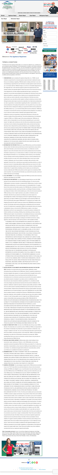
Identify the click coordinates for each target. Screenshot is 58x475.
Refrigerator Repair (44, 15)
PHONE (44, 34)
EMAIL (44, 39)
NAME (44, 30)
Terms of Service (42, 469)
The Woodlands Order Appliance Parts (28, 469)
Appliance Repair (12, 15)
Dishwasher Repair (15, 18)
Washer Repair (22, 15)
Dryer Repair (33, 15)
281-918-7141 (49, 4)
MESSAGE (45, 43)
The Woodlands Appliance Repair (26, 468)
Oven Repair (4, 18)
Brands (2, 15)
